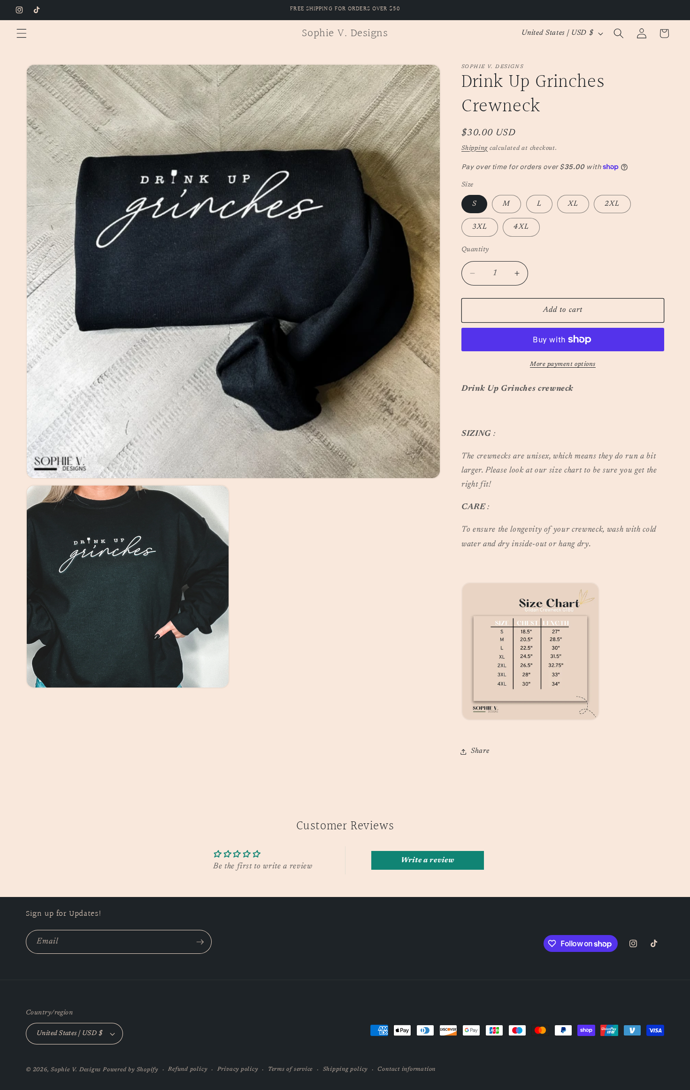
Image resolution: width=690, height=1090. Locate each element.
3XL (479, 227)
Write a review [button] (427, 860)
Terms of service (290, 1069)
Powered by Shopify (130, 1070)
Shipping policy (345, 1069)
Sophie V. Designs (76, 1070)
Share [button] (480, 751)
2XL (612, 204)
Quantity (475, 249)
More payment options (563, 364)
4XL (521, 227)
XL (573, 204)
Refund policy (187, 1069)
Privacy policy (237, 1069)
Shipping (474, 148)
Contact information (406, 1069)
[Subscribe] (200, 942)
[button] (21, 33)
